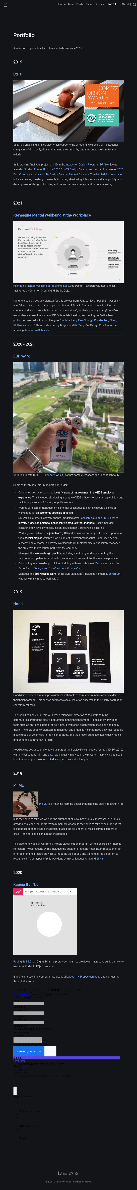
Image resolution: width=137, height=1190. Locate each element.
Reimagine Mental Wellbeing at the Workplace (52, 215)
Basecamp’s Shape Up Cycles (97, 518)
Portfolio (113, 4)
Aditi (40, 754)
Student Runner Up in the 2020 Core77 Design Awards (56, 169)
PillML (18, 785)
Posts (79, 4)
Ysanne (99, 563)
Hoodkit (20, 604)
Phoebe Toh (101, 320)
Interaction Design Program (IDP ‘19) (87, 164)
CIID (55, 164)
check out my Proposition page (82, 976)
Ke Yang (79, 325)
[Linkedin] (65, 1174)
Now (71, 4)
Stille (17, 74)
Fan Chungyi (85, 320)
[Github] (60, 1174)
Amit (88, 858)
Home (61, 4)
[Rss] (76, 1174)
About (125, 4)
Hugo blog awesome (81, 1181)
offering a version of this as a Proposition (56, 568)
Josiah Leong (51, 325)
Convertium (113, 573)
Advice (100, 4)
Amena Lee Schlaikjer (37, 330)
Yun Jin (114, 563)
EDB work (21, 356)
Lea (50, 754)
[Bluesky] (71, 1174)
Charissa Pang (68, 320)
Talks (89, 4)
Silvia (99, 858)
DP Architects (27, 305)
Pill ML (43, 803)
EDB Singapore (46, 475)
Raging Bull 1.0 (25, 884)
